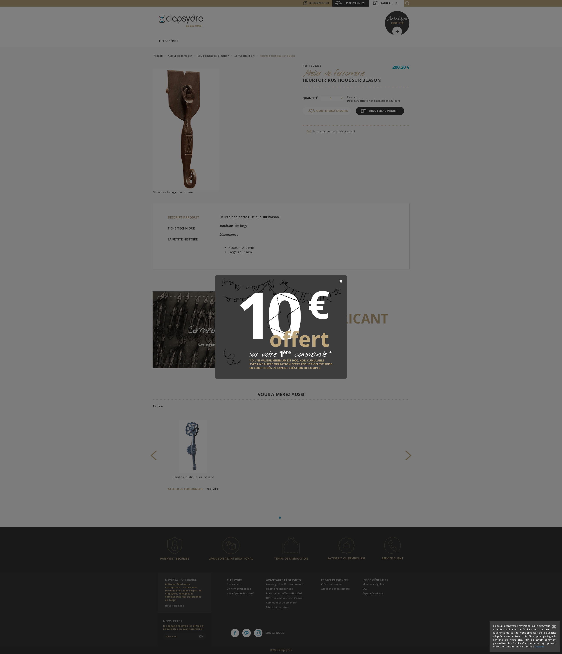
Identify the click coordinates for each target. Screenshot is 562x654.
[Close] (340, 281)
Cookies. (540, 646)
